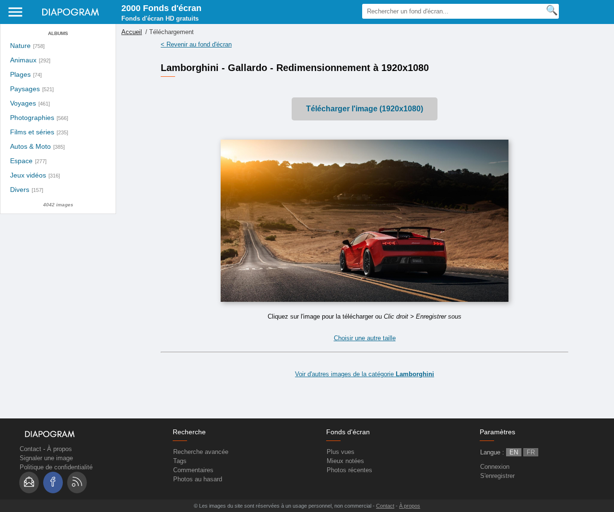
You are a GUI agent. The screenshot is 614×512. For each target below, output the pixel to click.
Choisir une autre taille (365, 338)
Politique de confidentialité (56, 467)
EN (513, 452)
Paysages (25, 89)
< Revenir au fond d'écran (196, 44)
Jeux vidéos (28, 175)
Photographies (32, 117)
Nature (20, 45)
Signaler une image (46, 458)
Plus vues (340, 451)
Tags (180, 460)
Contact (30, 448)
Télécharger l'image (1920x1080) (364, 109)
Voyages (23, 103)
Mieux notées (345, 460)
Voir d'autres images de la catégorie (364, 374)
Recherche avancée (200, 451)
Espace (21, 161)
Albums (58, 33)
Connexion (494, 466)
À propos (59, 448)
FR (531, 452)
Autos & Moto (30, 146)
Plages (20, 74)
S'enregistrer (497, 475)
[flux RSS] (77, 482)
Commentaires (193, 470)
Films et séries (32, 132)
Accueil (131, 32)
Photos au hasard (197, 479)
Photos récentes (349, 470)
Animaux (23, 60)
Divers (19, 189)
